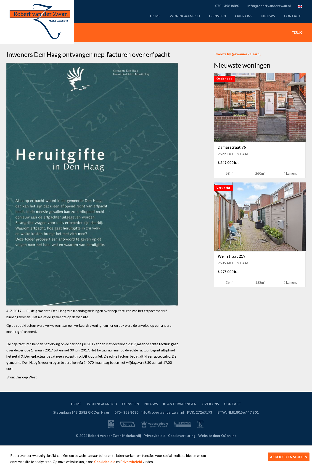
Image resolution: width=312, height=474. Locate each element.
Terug (297, 32)
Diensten (217, 16)
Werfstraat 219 (232, 256)
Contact (292, 16)
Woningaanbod (185, 16)
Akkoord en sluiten (288, 457)
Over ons (243, 16)
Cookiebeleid (104, 462)
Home (155, 16)
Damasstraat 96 (232, 147)
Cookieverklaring (182, 436)
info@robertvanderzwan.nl (162, 412)
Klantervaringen (179, 404)
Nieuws (268, 16)
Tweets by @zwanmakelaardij (237, 54)
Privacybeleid (131, 462)
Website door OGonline (217, 436)
